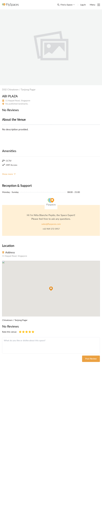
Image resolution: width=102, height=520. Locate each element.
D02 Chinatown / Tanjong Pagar (19, 90)
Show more (7, 174)
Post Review (91, 359)
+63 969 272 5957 (51, 229)
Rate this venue (9, 332)
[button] (51, 288)
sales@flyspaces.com (51, 224)
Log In (83, 5)
